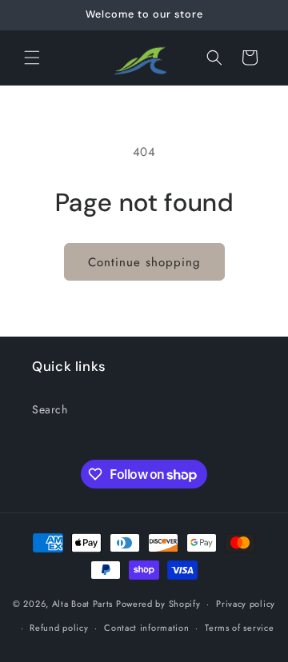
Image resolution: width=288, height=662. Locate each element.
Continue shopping (144, 262)
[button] (32, 57)
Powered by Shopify (158, 603)
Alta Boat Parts (83, 603)
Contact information (146, 627)
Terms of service (239, 627)
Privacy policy (245, 603)
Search (50, 409)
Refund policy (59, 627)
